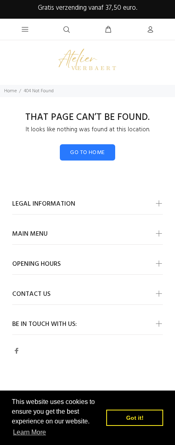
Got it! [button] (135, 418)
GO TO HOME (87, 152)
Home (10, 91)
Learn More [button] (29, 432)
